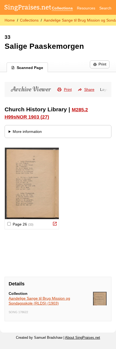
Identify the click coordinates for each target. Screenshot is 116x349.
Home (10, 20)
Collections (62, 8)
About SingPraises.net (82, 338)
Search (105, 8)
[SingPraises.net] (28, 8)
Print (102, 64)
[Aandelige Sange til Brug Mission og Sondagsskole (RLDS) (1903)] (100, 299)
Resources (86, 8)
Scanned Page (30, 67)
